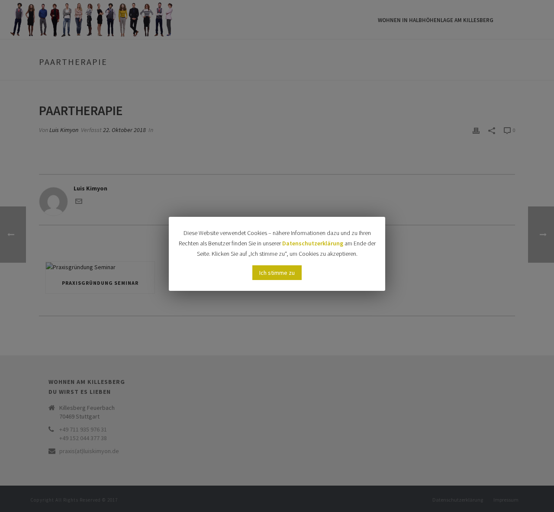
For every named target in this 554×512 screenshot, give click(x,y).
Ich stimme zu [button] (277, 273)
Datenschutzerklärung (312, 243)
